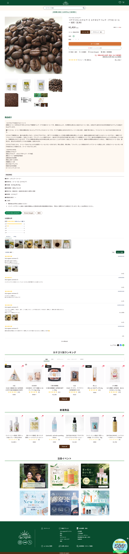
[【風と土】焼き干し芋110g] (94, 374)
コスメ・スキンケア (72, 359)
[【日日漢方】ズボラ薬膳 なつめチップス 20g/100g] (34, 374)
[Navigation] (8, 3)
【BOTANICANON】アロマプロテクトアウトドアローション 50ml (74, 437)
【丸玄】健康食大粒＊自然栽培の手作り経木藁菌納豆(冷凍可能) (14, 390)
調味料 (81, 359)
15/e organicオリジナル (66, 531)
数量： (70, 39)
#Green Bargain (28, 213)
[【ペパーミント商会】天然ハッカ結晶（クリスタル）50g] (94, 424)
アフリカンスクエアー (75, 18)
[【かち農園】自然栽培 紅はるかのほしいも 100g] (115, 374)
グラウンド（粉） (98, 32)
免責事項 (80, 539)
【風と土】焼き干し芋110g (95, 388)
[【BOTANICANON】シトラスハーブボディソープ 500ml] (115, 424)
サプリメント (60, 359)
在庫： (70, 36)
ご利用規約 (80, 533)
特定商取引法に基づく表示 (84, 537)
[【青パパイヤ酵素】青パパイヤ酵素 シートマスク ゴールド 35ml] (34, 424)
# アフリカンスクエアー (13, 213)
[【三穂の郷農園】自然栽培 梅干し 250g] (54, 374)
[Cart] (123, 2)
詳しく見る (117, 60)
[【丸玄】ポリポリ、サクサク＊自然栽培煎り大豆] (74, 374)
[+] (78, 39)
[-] (73, 39)
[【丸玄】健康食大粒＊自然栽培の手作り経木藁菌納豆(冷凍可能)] (14, 374)
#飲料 (39, 213)
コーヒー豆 (85, 32)
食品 (47, 359)
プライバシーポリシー (83, 535)
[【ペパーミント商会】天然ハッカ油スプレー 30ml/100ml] (14, 424)
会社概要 (80, 531)
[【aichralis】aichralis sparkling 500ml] (54, 424)
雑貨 (61, 541)
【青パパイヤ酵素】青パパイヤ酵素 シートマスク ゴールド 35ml (34, 437)
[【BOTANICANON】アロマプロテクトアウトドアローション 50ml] (74, 424)
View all (64, 399)
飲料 (52, 359)
